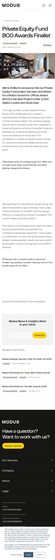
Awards (23, 43)
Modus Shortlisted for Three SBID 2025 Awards (26, 373)
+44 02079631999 (11, 509)
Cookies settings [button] (16, 554)
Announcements (10, 43)
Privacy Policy (39, 541)
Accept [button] (28, 554)
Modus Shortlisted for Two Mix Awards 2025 (24, 386)
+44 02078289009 (12, 521)
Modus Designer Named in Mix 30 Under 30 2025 (27, 359)
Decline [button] (40, 554)
